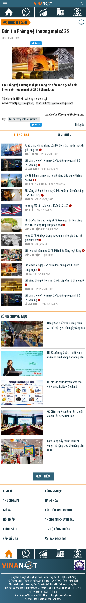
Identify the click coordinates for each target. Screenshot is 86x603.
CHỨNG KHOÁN (77, 16)
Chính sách (10, 529)
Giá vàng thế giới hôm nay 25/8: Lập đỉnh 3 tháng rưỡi (55, 280)
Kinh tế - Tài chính (35, 184)
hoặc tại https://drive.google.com (54, 103)
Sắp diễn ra (10, 539)
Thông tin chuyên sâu (59, 520)
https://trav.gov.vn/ (23, 103)
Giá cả (28, 274)
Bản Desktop (57, 539)
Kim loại (29, 199)
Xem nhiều (64, 135)
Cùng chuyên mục (14, 317)
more (40, 150)
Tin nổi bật (21, 135)
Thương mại (32, 154)
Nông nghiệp (32, 229)
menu (5, 3)
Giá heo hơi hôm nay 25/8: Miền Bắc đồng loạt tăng (53, 250)
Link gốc (79, 125)
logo (43, 3)
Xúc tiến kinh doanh (15, 22)
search (81, 3)
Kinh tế (29, 210)
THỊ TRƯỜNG (43, 16)
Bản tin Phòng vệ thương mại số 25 (24, 119)
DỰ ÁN (60, 16)
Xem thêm (43, 476)
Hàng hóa (51, 500)
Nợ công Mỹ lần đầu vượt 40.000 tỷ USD (47, 206)
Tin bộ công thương (58, 529)
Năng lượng (32, 169)
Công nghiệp (53, 491)
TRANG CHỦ (8, 16)
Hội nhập (9, 520)
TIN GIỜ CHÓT (26, 16)
